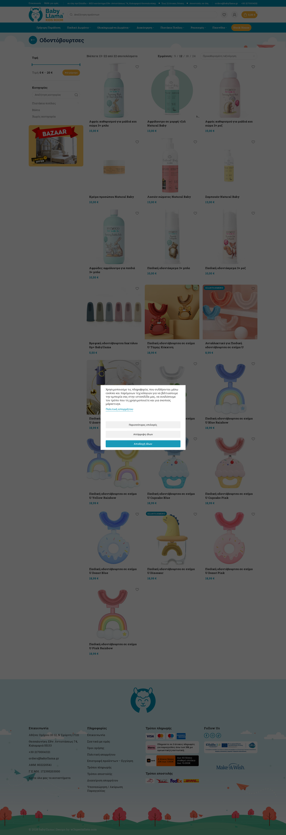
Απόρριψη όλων (143, 434)
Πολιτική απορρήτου (119, 409)
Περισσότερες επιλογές (143, 424)
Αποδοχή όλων (143, 443)
